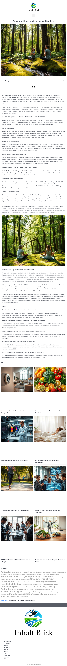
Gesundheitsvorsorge (30, 582)
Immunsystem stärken (46, 582)
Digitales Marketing (6, 574)
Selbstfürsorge (8, 589)
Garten (6, 645)
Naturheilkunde (22, 587)
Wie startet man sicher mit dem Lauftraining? (15, 510)
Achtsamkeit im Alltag (19, 572)
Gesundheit (7, 581)
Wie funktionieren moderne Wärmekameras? (14, 460)
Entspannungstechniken (39, 576)
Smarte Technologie (39, 589)
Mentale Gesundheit (27, 584)
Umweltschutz (16, 594)
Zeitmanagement (24, 596)
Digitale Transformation (19, 574)
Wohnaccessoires (50, 594)
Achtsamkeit (6, 572)
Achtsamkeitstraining (35, 572)
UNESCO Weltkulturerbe (33, 594)
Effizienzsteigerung (41, 574)
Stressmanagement (28, 592)
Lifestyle (7, 647)
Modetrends (38, 584)
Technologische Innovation (42, 592)
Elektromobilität (54, 574)
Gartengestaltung (25, 579)
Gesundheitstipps (19, 582)
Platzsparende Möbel (33, 587)
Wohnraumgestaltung (10, 596)
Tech (5, 653)
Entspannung (21, 577)
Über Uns (7, 655)
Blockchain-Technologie (50, 572)
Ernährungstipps (6, 579)
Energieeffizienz (9, 576)
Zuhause (7, 643)
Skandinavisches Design (26, 589)
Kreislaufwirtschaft (60, 582)
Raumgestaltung (47, 587)
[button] (33, 15)
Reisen (6, 651)
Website (6, 659)
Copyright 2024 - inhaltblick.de (34, 664)
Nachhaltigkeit (9, 586)
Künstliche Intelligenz (12, 584)
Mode (6, 649)
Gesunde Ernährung (42, 579)
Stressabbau (49, 589)
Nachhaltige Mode (50, 584)
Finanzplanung (16, 579)
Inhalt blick (7, 641)
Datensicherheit (61, 572)
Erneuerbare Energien (58, 577)
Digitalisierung (29, 574)
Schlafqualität (58, 587)
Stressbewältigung (12, 591)
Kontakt (6, 657)
